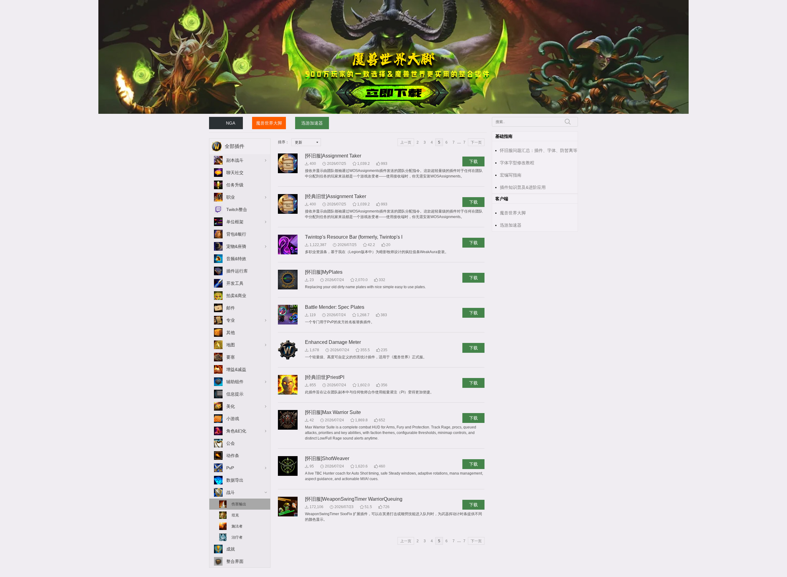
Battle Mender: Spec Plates (334, 307)
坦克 (235, 515)
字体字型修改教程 (517, 162)
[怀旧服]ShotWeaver (327, 458)
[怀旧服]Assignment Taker (333, 155)
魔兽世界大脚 (269, 123)
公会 (230, 443)
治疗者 (237, 537)
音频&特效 (236, 258)
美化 (230, 406)
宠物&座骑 (236, 246)
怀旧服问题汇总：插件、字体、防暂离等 (538, 150)
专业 (230, 320)
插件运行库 (237, 271)
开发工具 (234, 283)
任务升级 (234, 184)
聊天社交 (234, 172)
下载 (473, 161)
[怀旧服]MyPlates (323, 272)
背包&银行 (236, 234)
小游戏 (232, 418)
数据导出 (234, 480)
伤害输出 (238, 504)
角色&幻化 (236, 430)
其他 (230, 332)
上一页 (405, 142)
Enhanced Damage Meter (333, 342)
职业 (230, 197)
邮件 (230, 307)
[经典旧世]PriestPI (324, 377)
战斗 (230, 492)
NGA (230, 123)
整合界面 (234, 561)
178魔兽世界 (219, 3)
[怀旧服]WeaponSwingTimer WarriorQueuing (353, 499)
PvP (230, 467)
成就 (230, 549)
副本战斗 (234, 160)
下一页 (476, 142)
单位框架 (234, 221)
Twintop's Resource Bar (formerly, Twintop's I (353, 237)
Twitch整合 (236, 209)
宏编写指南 (510, 175)
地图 (230, 344)
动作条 (232, 455)
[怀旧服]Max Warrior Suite (333, 412)
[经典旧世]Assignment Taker (335, 196)
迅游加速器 (312, 123)
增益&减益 (236, 369)
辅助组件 (234, 381)
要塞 (230, 357)
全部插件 (234, 146)
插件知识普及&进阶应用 (523, 187)
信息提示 (234, 394)
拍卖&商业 (236, 295)
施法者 (237, 526)
